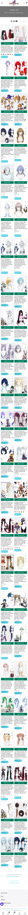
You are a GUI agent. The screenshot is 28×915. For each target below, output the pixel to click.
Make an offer (7, 43)
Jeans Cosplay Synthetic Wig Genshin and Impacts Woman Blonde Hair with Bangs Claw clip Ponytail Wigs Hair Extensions (7, 299)
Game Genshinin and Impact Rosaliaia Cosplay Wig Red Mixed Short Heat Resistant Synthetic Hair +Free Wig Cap (20, 434)
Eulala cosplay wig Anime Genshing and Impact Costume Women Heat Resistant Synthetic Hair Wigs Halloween (7, 859)
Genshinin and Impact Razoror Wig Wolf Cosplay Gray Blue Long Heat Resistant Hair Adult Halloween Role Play (7, 332)
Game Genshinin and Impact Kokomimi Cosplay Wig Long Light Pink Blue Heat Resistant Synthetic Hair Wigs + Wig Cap (20, 48)
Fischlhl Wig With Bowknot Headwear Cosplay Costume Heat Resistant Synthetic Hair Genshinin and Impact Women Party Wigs (7, 755)
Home (6, 12)
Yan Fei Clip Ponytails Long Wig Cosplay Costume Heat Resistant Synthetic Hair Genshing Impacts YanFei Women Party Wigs (20, 754)
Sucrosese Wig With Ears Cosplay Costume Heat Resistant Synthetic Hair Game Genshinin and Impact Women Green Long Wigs (20, 649)
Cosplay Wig (11, 12)
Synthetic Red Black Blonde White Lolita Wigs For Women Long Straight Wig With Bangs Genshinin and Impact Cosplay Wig (7, 48)
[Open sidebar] (1, 459)
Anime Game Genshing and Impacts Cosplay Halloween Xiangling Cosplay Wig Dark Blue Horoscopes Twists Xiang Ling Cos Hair (7, 469)
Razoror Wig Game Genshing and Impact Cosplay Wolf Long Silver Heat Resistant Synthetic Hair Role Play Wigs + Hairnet (7, 826)
